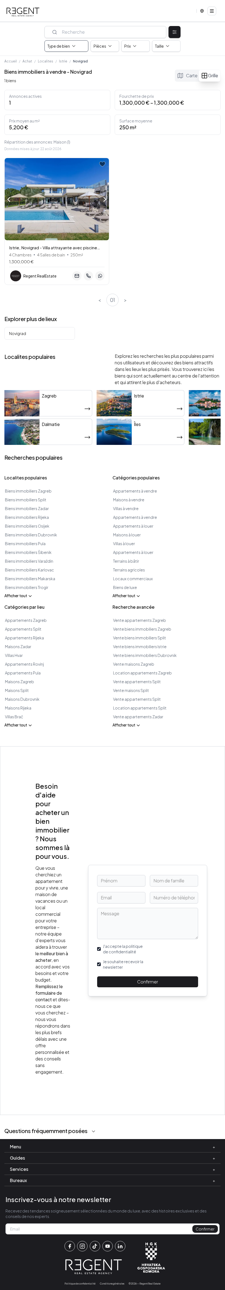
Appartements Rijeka (24, 637)
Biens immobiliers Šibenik (28, 552)
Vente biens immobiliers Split (139, 637)
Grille (213, 75)
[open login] (102, 164)
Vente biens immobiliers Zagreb (142, 629)
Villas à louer (124, 543)
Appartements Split (23, 629)
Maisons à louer (127, 534)
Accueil (10, 61)
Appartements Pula (23, 672)
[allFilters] (174, 32)
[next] (105, 200)
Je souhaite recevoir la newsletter (123, 964)
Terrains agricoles (129, 569)
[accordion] (93, 1131)
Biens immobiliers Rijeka (27, 517)
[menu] (211, 11)
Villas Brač (14, 716)
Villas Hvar (14, 655)
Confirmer (147, 982)
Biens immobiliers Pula (25, 543)
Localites (45, 61)
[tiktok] (95, 1246)
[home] (23, 12)
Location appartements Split (140, 707)
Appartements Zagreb (26, 620)
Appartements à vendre (135, 490)
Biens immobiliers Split (25, 499)
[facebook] (69, 1246)
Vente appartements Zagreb (139, 620)
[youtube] (107, 1246)
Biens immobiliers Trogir (26, 587)
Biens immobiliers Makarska (30, 578)
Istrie (63, 61)
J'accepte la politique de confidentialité (123, 949)
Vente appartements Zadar (138, 716)
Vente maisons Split (131, 690)
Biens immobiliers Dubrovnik (31, 534)
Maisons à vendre (128, 499)
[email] (76, 276)
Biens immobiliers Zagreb (28, 490)
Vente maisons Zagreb (133, 664)
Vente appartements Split (137, 681)
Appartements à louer (133, 526)
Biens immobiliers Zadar (27, 508)
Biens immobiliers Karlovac (29, 569)
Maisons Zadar (18, 646)
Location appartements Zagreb (142, 672)
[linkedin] (120, 1246)
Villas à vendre (126, 508)
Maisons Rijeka (18, 707)
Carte (192, 75)
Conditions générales (112, 1283)
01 (112, 300)
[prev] (9, 199)
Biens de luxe (125, 587)
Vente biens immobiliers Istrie (140, 646)
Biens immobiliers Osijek (27, 526)
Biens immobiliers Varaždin (29, 561)
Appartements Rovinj (24, 664)
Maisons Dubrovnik (22, 699)
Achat (27, 61)
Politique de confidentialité (79, 1283)
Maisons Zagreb (19, 681)
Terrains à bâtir (126, 561)
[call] (88, 276)
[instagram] (82, 1246)
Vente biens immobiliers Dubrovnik (145, 655)
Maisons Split (17, 690)
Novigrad (17, 333)
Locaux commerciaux (133, 578)
